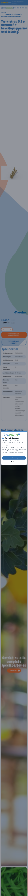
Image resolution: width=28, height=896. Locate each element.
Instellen (14, 461)
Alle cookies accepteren (14, 458)
